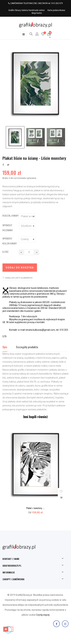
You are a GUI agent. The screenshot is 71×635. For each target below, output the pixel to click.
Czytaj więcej (43, 614)
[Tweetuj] (8, 165)
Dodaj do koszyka (20, 267)
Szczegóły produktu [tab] (27, 347)
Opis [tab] (4, 347)
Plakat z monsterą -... (35, 508)
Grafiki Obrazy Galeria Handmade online (26, 10)
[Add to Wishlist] (61, 491)
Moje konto (37, 13)
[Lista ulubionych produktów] (42, 34)
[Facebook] (56, 623)
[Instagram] (65, 623)
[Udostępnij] (3, 165)
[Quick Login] (35, 34)
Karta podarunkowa (56, 10)
